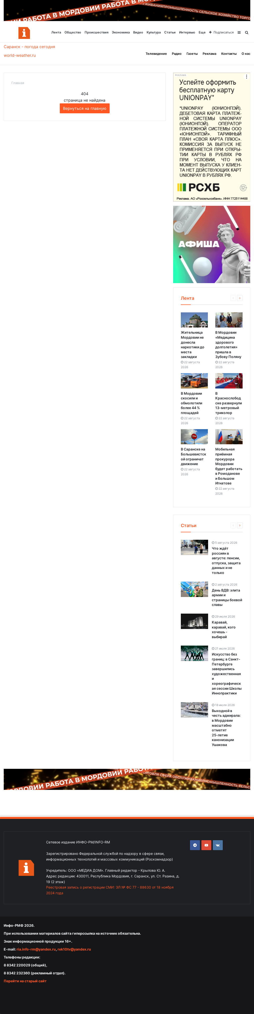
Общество (72, 32)
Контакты (229, 54)
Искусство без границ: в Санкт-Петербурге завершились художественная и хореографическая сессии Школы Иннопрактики (227, 673)
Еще (202, 32)
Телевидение (156, 54)
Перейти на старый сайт (25, 981)
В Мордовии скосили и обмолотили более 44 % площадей (191, 403)
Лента (56, 32)
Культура (154, 32)
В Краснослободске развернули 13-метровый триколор (228, 403)
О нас (246, 54)
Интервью (187, 32)
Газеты (192, 54)
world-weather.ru (20, 55)
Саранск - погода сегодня (29, 46)
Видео (138, 32)
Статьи (170, 32)
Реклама (209, 54)
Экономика (121, 32)
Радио (177, 54)
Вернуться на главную (84, 108)
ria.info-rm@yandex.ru (36, 949)
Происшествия (96, 32)
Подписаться (224, 32)
